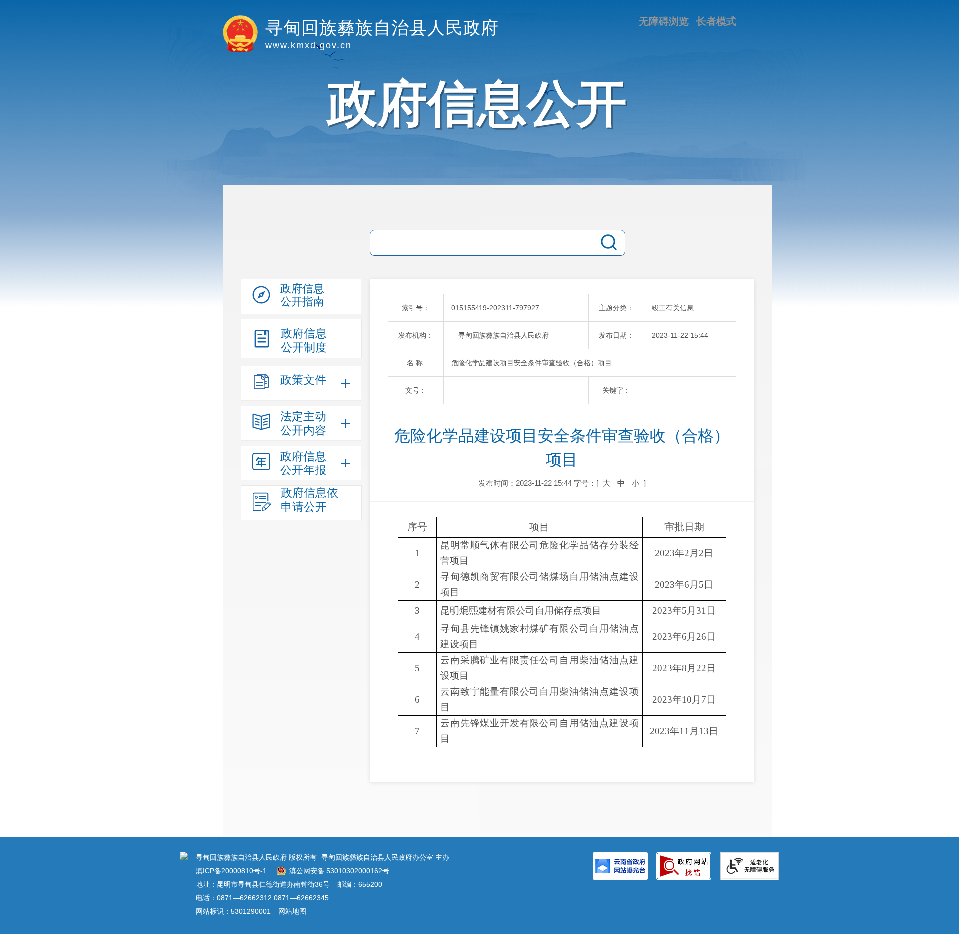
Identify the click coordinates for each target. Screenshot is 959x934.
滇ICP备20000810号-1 (231, 871)
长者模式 (716, 21)
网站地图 (292, 911)
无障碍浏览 (664, 21)
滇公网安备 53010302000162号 (339, 871)
